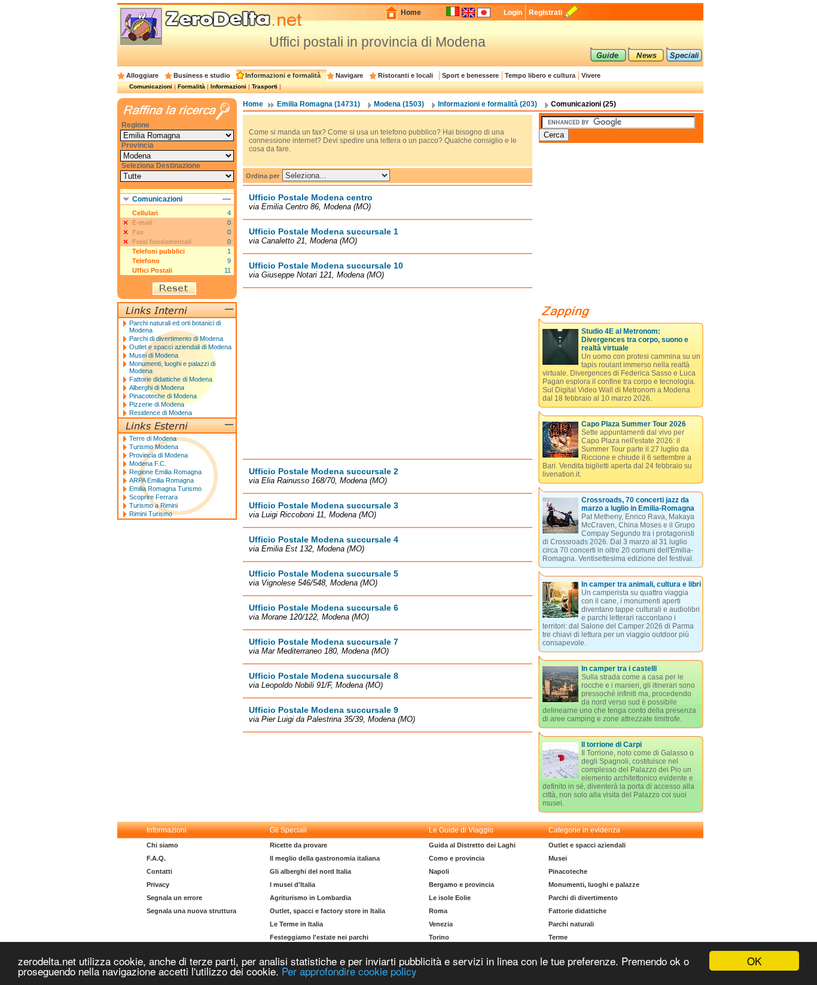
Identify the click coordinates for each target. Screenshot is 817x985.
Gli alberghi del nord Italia (310, 871)
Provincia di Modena (158, 455)
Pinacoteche (567, 871)
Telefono (146, 260)
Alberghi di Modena (156, 387)
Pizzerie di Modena (156, 404)
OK (754, 960)
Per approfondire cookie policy (349, 970)
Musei (557, 858)
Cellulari (145, 212)
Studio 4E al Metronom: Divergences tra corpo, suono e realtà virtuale (634, 339)
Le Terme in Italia (296, 924)
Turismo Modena (153, 446)
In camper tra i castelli (619, 668)
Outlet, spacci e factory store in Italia (327, 910)
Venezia (441, 924)
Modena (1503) (399, 104)
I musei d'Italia (292, 884)
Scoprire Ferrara (153, 497)
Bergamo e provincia (461, 884)
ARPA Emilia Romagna (161, 480)
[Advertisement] (387, 373)
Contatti (159, 871)
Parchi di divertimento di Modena (176, 338)
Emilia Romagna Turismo (165, 488)
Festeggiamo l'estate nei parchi (319, 937)
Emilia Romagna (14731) (318, 104)
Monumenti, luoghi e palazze (593, 884)
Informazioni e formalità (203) (487, 104)
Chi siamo (162, 845)
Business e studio (201, 75)
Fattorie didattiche (577, 910)
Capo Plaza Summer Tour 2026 (633, 424)
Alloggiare (142, 75)
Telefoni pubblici (158, 251)
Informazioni (228, 86)
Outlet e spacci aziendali (587, 845)
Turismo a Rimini (153, 505)
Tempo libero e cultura (540, 75)
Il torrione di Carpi (611, 744)
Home (411, 12)
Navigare (349, 75)
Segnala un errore (174, 897)
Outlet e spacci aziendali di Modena (180, 346)
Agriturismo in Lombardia (310, 897)
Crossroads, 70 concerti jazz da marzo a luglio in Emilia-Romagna (637, 504)
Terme (558, 937)
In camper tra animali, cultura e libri (641, 584)
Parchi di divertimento (583, 897)
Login (513, 12)
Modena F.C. (147, 463)
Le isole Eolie (450, 897)
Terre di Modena (152, 438)
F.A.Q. (156, 858)
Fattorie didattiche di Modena (170, 379)
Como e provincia (456, 858)
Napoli (439, 871)
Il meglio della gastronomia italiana (325, 858)
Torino (439, 937)
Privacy (158, 884)
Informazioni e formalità (283, 75)
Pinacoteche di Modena (163, 396)
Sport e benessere (470, 75)
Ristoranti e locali (405, 75)
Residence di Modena (160, 412)
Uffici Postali (152, 270)
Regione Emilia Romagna (165, 471)
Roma (438, 910)
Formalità (191, 86)
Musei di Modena (153, 355)
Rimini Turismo (150, 513)
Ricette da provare (298, 845)
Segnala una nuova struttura (191, 910)
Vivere (590, 75)
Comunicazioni (150, 86)
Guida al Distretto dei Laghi (472, 845)
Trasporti (265, 86)
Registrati (545, 12)
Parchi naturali (571, 924)
